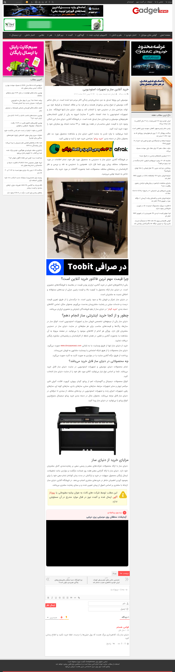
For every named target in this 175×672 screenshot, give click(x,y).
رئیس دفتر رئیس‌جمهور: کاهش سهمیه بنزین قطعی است (151, 128)
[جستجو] (5, 2)
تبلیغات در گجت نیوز (144, 2)
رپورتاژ (114, 573)
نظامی (41, 35)
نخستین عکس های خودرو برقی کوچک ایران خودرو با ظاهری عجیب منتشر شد (106, 580)
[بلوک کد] (75, 597)
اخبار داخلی (30, 35)
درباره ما (169, 2)
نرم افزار (60, 35)
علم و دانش (117, 35)
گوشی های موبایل (149, 35)
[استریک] (60, 597)
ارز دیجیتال (16, 35)
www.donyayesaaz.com (71, 345)
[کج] (52, 597)
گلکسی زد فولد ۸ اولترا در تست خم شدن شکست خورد (23, 130)
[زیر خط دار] (56, 597)
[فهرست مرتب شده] (63, 597)
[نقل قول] (71, 597)
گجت (70, 35)
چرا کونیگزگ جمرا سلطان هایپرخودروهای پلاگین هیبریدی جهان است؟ (68, 580)
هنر (50, 35)
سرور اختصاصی (89, 666)
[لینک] (79, 597)
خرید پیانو (98, 138)
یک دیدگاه (122, 94)
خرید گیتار (112, 309)
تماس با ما (159, 2)
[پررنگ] (48, 597)
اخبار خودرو (131, 35)
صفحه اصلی (165, 35)
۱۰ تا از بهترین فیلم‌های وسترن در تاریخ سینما (154, 156)
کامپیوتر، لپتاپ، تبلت (98, 35)
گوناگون (80, 35)
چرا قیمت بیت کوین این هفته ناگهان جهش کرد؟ (25, 158)
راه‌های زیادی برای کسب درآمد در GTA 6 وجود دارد (24, 193)
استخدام (130, 2)
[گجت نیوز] (150, 15)
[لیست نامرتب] (67, 597)
